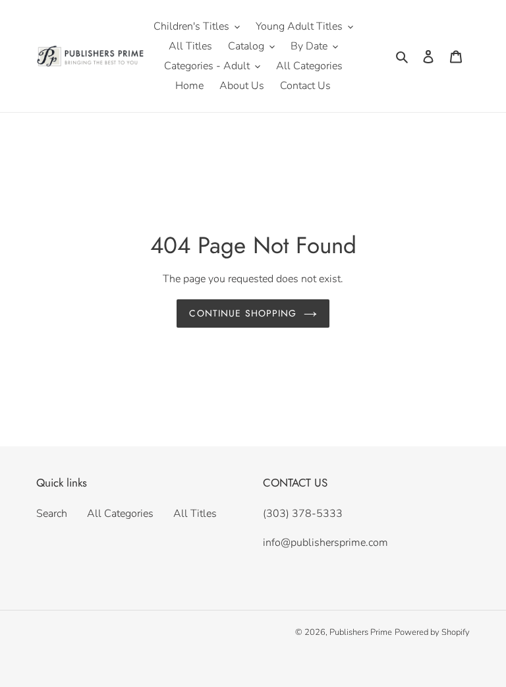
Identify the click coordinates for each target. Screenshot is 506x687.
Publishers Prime (360, 632)
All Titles (195, 513)
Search (51, 513)
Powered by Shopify (432, 632)
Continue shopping (242, 313)
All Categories (120, 513)
